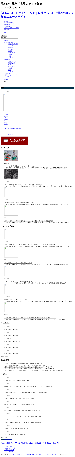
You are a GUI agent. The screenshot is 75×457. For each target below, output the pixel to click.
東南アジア (11, 47)
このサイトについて (10, 446)
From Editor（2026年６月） (12, 329)
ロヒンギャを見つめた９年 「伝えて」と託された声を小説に (23, 184)
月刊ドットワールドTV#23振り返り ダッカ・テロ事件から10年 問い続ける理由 (28, 221)
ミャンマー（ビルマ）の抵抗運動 (11, 128)
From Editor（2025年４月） (12, 353)
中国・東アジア (13, 44)
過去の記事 (4, 356)
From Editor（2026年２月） (12, 335)
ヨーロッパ (11, 52)
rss (5, 32)
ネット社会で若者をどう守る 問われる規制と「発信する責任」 (24, 368)
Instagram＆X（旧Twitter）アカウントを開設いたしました (22, 410)
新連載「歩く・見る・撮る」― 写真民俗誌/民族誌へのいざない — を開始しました (29, 386)
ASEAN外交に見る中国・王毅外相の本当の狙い (19, 202)
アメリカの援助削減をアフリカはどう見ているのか (20, 166)
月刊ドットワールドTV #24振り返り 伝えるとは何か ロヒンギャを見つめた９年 (29, 244)
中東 (9, 56)
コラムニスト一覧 (9, 448)
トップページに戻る (7, 134)
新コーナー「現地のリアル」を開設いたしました (19, 404)
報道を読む (7, 24)
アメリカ (11, 45)
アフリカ (11, 58)
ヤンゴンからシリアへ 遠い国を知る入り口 (18, 281)
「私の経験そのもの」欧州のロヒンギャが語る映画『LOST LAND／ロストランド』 (30, 318)
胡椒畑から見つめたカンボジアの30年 (16, 299)
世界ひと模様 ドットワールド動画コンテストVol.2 (19, 398)
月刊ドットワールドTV (11, 28)
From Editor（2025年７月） (12, 347)
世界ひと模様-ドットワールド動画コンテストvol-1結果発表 (22, 422)
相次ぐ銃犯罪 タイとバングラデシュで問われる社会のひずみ (23, 367)
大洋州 (10, 51)
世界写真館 (7, 26)
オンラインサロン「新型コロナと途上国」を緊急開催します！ (23, 416)
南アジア (11, 49)
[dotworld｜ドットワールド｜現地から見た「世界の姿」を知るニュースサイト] (37, 16)
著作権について (9, 450)
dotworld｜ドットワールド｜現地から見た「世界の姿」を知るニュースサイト (32, 454)
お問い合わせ (8, 451)
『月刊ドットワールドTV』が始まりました (17, 380)
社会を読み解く (9, 22)
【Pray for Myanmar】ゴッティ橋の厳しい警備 (18, 363)
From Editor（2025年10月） (12, 341)
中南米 (10, 54)
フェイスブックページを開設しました (16, 428)
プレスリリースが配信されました (14, 434)
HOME (6, 21)
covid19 (6, 29)
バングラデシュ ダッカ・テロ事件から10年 (18, 263)
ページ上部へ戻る (6, 439)
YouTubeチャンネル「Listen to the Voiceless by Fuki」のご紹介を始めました (27, 392)
